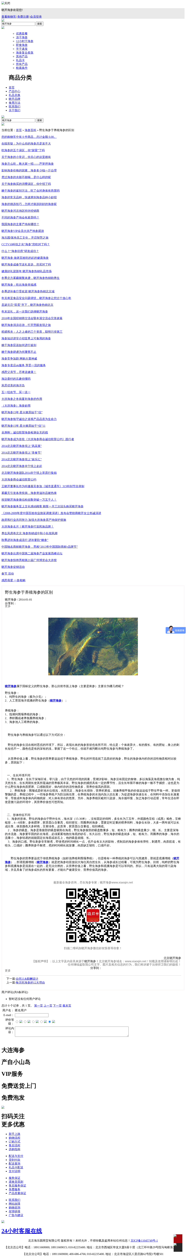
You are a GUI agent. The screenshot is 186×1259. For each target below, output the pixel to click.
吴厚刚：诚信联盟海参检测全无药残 (24, 432)
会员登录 (36, 16)
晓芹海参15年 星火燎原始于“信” (22, 412)
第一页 (38, 1005)
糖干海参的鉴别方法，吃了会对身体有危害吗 (30, 190)
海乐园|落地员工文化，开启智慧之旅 (24, 237)
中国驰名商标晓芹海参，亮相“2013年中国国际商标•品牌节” (39, 546)
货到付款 (14, 1159)
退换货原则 (16, 1181)
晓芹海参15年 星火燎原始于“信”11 (23, 425)
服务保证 (14, 1177)
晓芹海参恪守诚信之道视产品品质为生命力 (29, 419)
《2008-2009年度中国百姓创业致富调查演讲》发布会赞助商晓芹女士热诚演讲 (51, 513)
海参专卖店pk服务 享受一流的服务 (23, 365)
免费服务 (14, 1189)
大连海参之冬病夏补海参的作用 (21, 398)
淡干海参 (22, 37)
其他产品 (22, 56)
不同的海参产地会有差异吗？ (20, 217)
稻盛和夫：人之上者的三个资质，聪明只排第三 (31, 331)
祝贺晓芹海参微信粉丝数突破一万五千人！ (29, 499)
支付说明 (14, 1171)
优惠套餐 (22, 33)
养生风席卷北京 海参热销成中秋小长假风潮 (29, 533)
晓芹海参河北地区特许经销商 (20, 210)
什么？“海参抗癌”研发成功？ (20, 251)
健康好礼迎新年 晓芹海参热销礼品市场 (26, 271)
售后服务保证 (17, 1185)
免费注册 (23, 16)
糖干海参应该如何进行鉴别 (18, 345)
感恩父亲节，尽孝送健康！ (18, 372)
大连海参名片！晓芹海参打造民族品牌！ (27, 526)
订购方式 (14, 1141)
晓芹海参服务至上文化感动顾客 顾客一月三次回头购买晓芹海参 (42, 506)
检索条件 (22, 67)
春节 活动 (7, 573)
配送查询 (14, 1163)
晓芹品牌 (14, 98)
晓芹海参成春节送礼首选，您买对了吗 (26, 264)
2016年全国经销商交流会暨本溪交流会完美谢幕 (31, 318)
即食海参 (22, 44)
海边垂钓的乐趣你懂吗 (16, 378)
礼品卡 (20, 60)
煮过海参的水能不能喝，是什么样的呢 (26, 177)
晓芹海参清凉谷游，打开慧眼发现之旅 (26, 325)
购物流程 (14, 1137)
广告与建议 (16, 1215)
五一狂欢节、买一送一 (16, 392)
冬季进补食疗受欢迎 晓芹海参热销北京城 (27, 291)
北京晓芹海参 (172, 958)
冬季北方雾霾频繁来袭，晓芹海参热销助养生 (30, 277)
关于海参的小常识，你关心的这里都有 (26, 157)
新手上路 (14, 1134)
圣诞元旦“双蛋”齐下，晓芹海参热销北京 (27, 304)
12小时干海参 (24, 41)
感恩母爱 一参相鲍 (13, 580)
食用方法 (14, 102)
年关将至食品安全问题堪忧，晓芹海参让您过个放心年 (36, 298)
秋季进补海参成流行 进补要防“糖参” (24, 540)
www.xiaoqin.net (135, 961)
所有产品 (22, 64)
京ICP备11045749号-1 (144, 1240)
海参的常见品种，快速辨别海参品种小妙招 (29, 197)
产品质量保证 (17, 1193)
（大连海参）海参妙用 (16, 405)
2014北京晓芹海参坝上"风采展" (21, 445)
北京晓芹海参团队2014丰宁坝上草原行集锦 (29, 472)
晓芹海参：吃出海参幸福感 (18, 284)
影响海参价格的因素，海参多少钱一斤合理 (29, 170)
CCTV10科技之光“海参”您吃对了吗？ (25, 244)
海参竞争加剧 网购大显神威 (19, 358)
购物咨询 (14, 1207)
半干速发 (22, 48)
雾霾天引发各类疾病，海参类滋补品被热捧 (29, 492)
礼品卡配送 (16, 1167)
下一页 (57, 1005)
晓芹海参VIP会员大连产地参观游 (22, 230)
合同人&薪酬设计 (27, 978)
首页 (12, 87)
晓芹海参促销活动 (13, 566)
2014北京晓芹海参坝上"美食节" (21, 452)
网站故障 (14, 1203)
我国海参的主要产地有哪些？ (20, 224)
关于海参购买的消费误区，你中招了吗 (26, 183)
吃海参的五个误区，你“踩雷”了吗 (23, 150)
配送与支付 (16, 1155)
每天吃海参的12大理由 (30, 982)
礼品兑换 (14, 95)
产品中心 (14, 91)
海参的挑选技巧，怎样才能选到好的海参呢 (29, 204)
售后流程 (14, 1145)
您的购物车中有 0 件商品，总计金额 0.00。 (29, 136)
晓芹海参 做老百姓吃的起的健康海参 (25, 257)
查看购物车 (8, 16)
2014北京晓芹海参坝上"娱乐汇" (21, 459)
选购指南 (14, 1149)
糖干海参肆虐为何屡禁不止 (18, 351)
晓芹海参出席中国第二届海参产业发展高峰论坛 (31, 553)
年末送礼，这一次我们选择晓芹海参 (24, 311)
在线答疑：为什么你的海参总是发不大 (26, 143)
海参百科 (30, 130)
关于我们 (14, 110)
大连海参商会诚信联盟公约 (18, 479)
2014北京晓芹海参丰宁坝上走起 (21, 466)
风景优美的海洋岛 (13, 385)
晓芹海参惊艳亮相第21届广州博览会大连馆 (29, 560)
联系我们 (14, 106)
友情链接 (14, 1211)
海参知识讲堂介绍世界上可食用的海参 (26, 338)
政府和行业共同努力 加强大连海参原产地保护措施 (33, 519)
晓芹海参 (42, 862)
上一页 (48, 1005)
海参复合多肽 (24, 52)
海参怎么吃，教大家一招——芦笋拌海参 (27, 163)
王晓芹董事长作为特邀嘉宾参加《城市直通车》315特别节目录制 (42, 486)
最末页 (66, 1005)
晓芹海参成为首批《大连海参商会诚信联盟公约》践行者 (37, 439)
